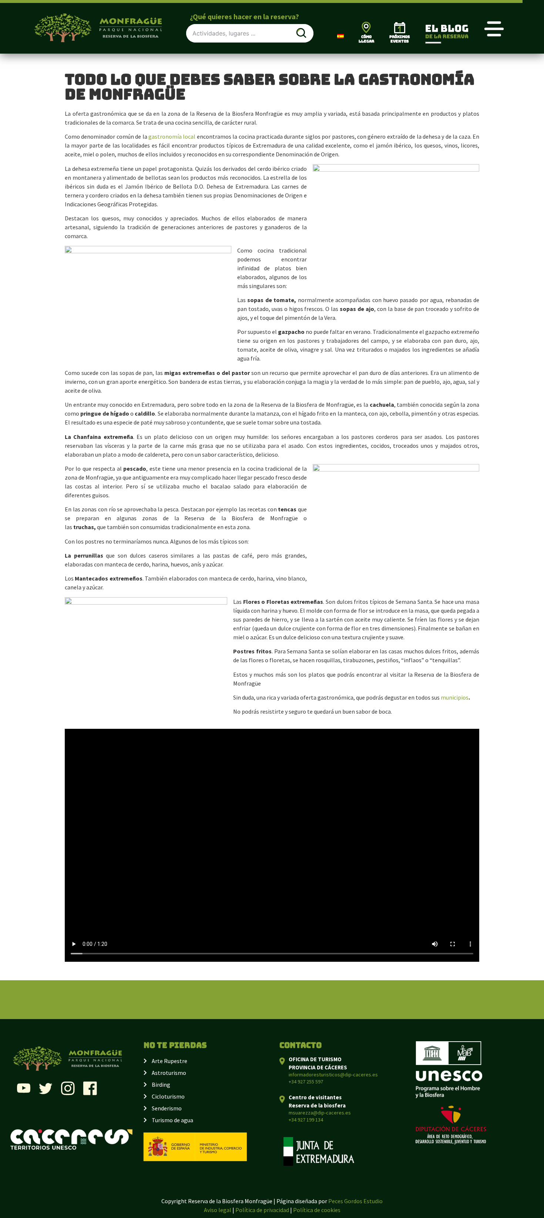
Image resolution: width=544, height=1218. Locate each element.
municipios (455, 697)
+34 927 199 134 (306, 1119)
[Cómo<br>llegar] (366, 27)
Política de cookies (316, 1210)
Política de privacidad (262, 1210)
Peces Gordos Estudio (355, 1201)
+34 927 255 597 (306, 1081)
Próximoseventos (399, 39)
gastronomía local (172, 136)
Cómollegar (366, 39)
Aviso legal (217, 1210)
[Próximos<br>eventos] (399, 27)
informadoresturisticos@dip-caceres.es (333, 1074)
